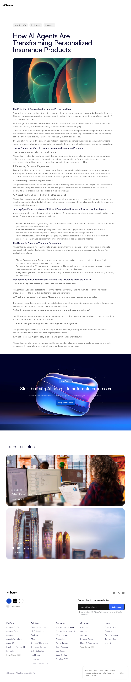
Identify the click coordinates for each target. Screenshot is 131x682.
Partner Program (62, 643)
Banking (34, 635)
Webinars (60, 635)
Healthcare (35, 655)
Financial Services (38, 627)
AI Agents (10, 635)
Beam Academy (62, 647)
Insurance (35, 659)
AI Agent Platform (13, 627)
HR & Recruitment (38, 631)
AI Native (59, 659)
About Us (84, 627)
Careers (83, 631)
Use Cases (60, 651)
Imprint (108, 643)
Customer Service (38, 647)
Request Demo (86, 639)
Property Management (40, 663)
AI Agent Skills (12, 631)
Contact (83, 635)
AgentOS (10, 643)
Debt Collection (37, 651)
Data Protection (111, 635)
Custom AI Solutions (39, 643)
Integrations (11, 651)
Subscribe (116, 607)
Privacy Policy (98, 612)
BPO (33, 639)
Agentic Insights (62, 627)
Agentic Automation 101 (65, 631)
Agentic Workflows (14, 639)
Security (108, 631)
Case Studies (61, 655)
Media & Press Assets (89, 643)
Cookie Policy (90, 675)
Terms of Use (110, 639)
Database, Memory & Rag (17, 647)
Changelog (60, 639)
